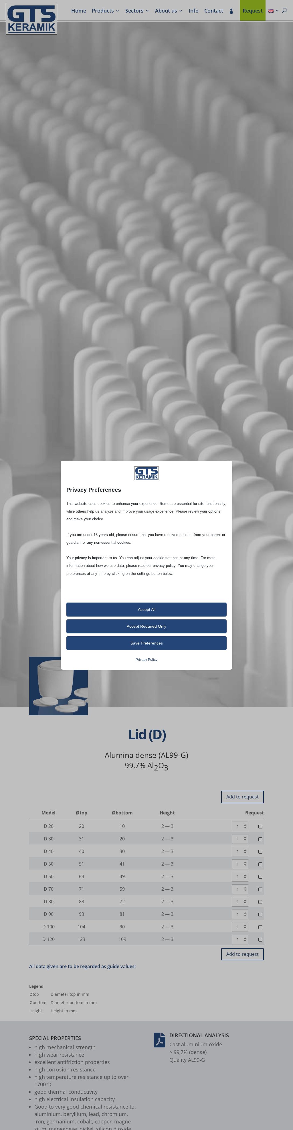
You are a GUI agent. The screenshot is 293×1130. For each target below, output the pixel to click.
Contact (213, 11)
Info (194, 11)
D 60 (49, 876)
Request (253, 11)
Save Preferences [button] (146, 643)
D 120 (48, 939)
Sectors (134, 11)
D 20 (49, 826)
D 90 (49, 914)
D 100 (48, 927)
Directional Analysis (199, 1035)
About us (166, 11)
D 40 (49, 851)
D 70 (49, 889)
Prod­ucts (103, 11)
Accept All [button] (146, 609)
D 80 (49, 901)
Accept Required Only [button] (146, 626)
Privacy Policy (146, 660)
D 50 (49, 864)
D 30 (49, 839)
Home (78, 11)
